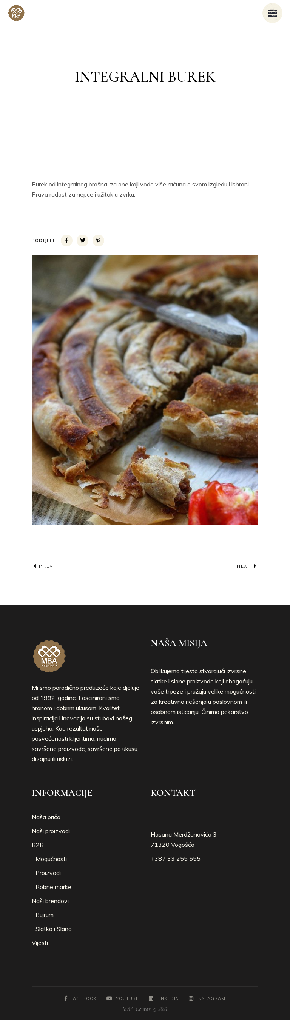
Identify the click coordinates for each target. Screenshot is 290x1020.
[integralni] (145, 390)
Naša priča (46, 817)
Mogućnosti (51, 859)
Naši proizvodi (51, 831)
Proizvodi (48, 873)
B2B (38, 845)
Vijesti (40, 942)
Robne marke (53, 887)
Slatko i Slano (53, 928)
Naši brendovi (50, 901)
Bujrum (44, 914)
